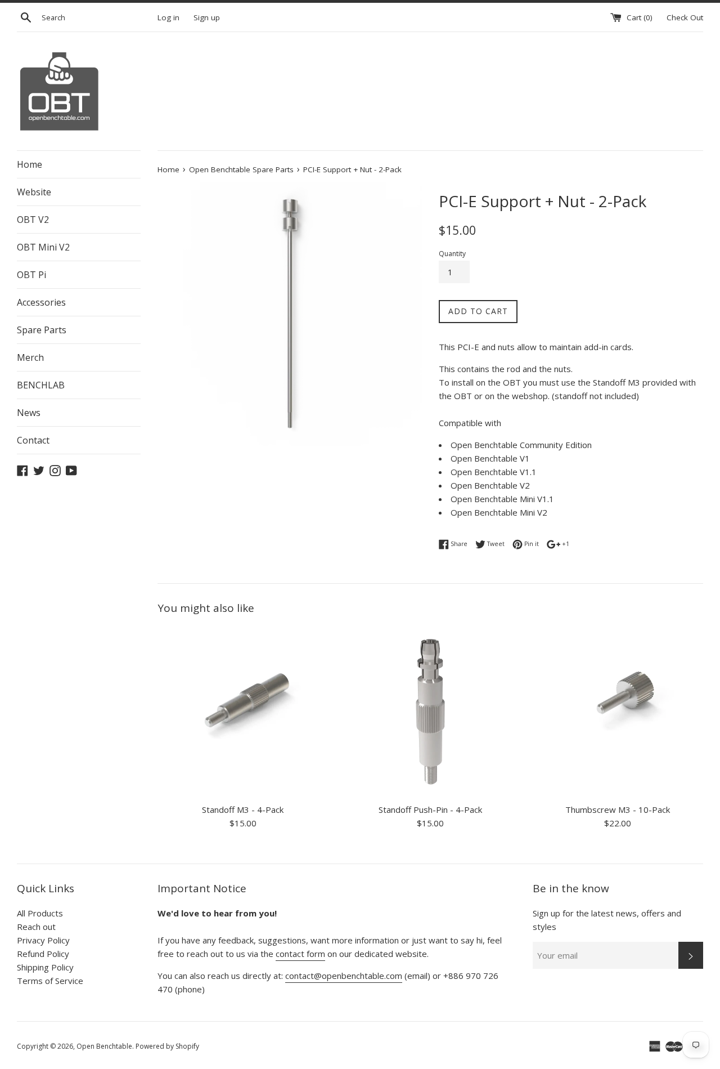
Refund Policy (43, 953)
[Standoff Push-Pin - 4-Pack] (430, 712)
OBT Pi (31, 275)
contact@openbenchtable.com (343, 975)
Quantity (452, 253)
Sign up (207, 17)
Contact (33, 440)
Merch (30, 357)
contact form (300, 953)
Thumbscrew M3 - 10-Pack (617, 809)
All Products (40, 913)
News (28, 412)
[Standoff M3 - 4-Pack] (243, 712)
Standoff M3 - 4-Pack (243, 809)
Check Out (685, 17)
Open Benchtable (104, 1046)
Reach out (36, 926)
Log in (168, 17)
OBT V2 (33, 219)
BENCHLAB (41, 385)
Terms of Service (50, 980)
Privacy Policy (43, 940)
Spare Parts (41, 330)
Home (29, 164)
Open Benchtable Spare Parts (241, 169)
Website (34, 192)
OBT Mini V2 (43, 247)
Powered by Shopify (167, 1046)
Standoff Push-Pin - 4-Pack (430, 809)
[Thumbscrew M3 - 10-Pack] (618, 712)
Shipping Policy (45, 967)
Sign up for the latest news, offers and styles (607, 919)
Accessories (41, 302)
